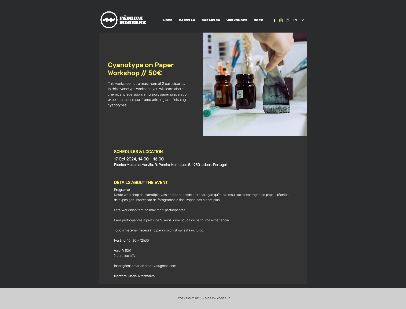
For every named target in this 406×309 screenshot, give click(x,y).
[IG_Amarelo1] (281, 20)
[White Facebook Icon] (274, 20)
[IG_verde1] (287, 20)
